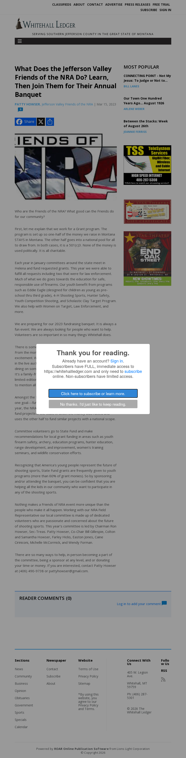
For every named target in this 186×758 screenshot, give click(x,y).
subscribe (133, 371)
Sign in (116, 361)
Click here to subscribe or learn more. (93, 393)
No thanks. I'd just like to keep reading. (93, 404)
